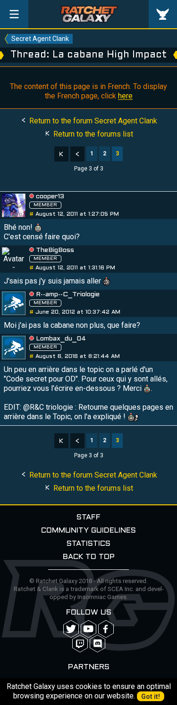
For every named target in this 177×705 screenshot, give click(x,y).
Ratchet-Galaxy (89, 14)
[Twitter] (71, 628)
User (163, 14)
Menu (14, 14)
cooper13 (50, 197)
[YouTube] (88, 628)
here (125, 95)
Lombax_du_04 (61, 339)
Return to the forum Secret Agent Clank (92, 120)
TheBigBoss (55, 250)
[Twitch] (80, 643)
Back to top (89, 556)
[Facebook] (106, 628)
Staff (88, 517)
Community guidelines (88, 530)
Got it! (150, 696)
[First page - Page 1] (61, 154)
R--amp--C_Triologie (68, 295)
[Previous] (77, 154)
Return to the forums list (92, 134)
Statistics (88, 543)
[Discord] (97, 643)
